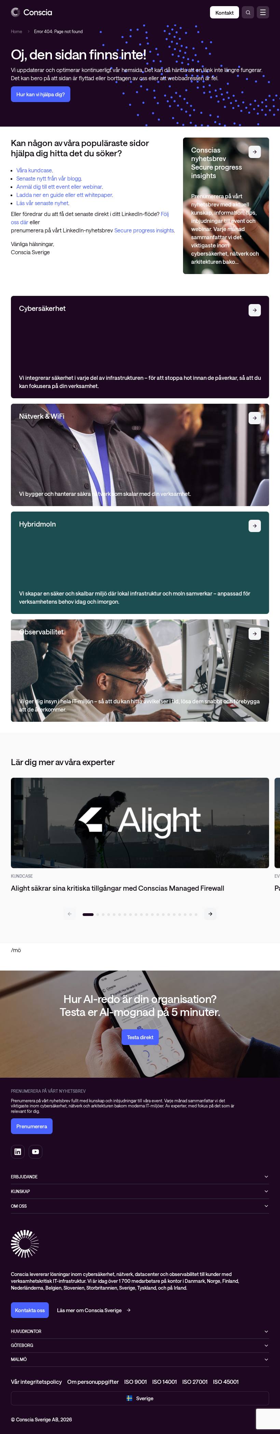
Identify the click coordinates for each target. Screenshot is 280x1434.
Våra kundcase (34, 170)
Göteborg (22, 1345)
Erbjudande (24, 1176)
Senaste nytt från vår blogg (48, 178)
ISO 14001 (164, 1381)
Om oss (19, 1206)
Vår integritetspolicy (36, 1381)
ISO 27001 (195, 1381)
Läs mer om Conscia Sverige (89, 1310)
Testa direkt (140, 1037)
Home (16, 31)
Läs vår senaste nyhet (42, 203)
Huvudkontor (26, 1331)
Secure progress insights (144, 230)
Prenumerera (31, 1126)
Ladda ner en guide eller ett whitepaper (64, 194)
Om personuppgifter (93, 1381)
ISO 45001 (226, 1381)
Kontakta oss (30, 1310)
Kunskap (20, 1191)
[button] (210, 914)
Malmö (19, 1359)
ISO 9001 (135, 1381)
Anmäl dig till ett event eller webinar (59, 186)
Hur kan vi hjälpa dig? (40, 94)
